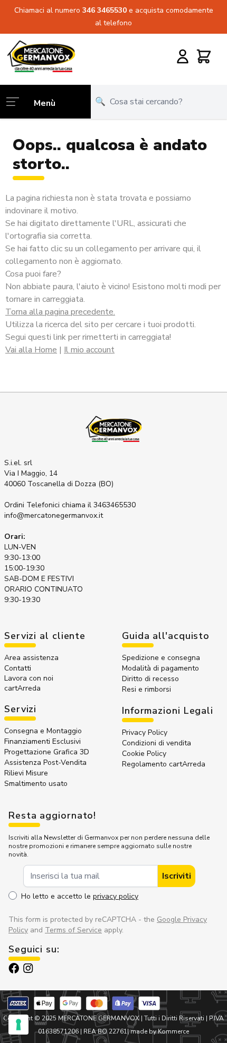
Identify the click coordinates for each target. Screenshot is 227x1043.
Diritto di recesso (150, 679)
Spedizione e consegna (161, 658)
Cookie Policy (144, 754)
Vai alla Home (31, 350)
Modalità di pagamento (160, 668)
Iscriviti (176, 876)
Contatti (17, 668)
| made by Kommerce (158, 1031)
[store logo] (40, 56)
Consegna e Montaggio (43, 731)
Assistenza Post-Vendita (45, 762)
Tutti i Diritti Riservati (174, 1018)
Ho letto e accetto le (79, 896)
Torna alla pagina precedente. (60, 312)
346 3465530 (105, 10)
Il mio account (89, 350)
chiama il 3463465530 (99, 505)
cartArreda (22, 688)
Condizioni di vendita (156, 743)
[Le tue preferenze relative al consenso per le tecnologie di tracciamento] (18, 1025)
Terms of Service (73, 930)
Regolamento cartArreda (163, 764)
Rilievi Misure (26, 773)
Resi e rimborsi (146, 689)
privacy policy (115, 896)
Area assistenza (32, 658)
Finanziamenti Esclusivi (42, 741)
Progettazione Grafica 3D (46, 752)
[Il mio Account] (182, 56)
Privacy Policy (144, 732)
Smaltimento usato (36, 784)
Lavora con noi (28, 678)
